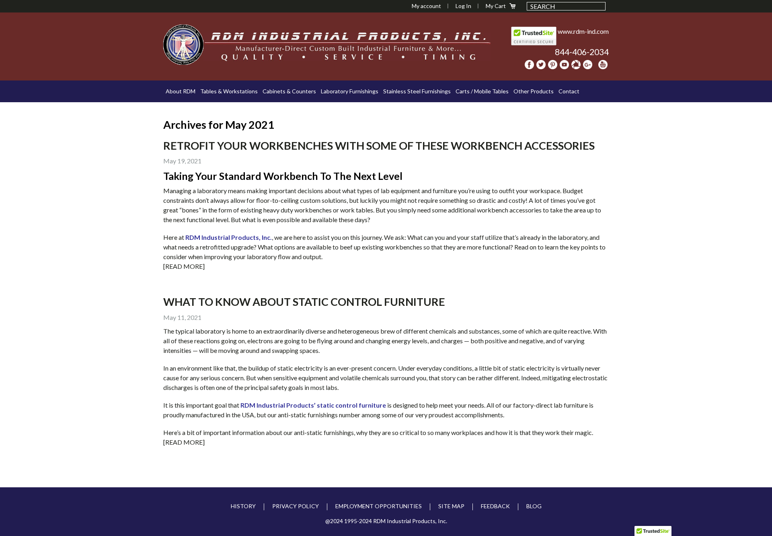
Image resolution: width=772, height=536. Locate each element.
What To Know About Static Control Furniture (304, 301)
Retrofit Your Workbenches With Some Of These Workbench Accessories (379, 145)
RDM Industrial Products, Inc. (228, 237)
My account (426, 5)
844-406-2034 (582, 52)
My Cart (496, 5)
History (243, 506)
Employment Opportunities (378, 506)
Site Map (451, 506)
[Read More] (184, 266)
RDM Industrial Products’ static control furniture (313, 405)
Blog (534, 506)
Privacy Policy (295, 506)
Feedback (495, 506)
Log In (463, 5)
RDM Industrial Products (183, 45)
